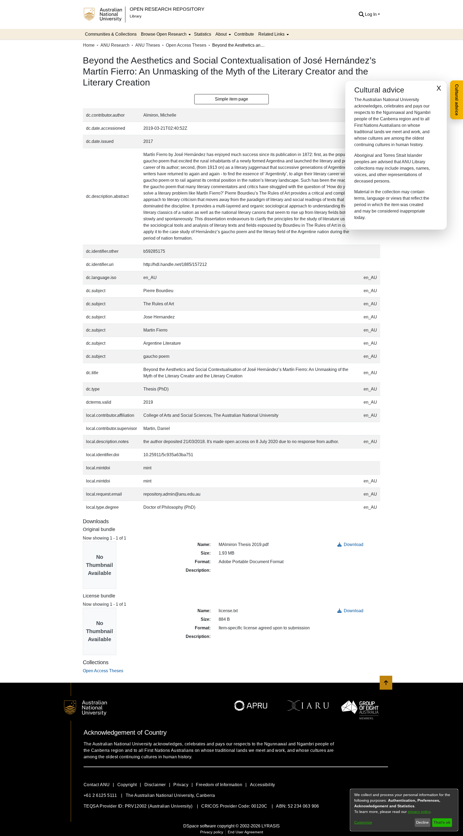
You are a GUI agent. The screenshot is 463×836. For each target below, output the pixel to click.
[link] (103, 670)
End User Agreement (245, 832)
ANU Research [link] (114, 45)
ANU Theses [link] (147, 45)
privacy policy (419, 811)
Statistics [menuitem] (202, 34)
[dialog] (404, 810)
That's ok (442, 822)
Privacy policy (211, 832)
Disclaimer (155, 784)
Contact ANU (97, 784)
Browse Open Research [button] (163, 34)
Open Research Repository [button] (167, 9)
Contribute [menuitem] (244, 34)
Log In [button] (371, 14)
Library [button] (135, 16)
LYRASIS (271, 826)
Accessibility (262, 784)
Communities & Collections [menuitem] (111, 34)
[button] (361, 14)
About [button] (221, 34)
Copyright (127, 784)
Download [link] (353, 544)
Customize (363, 822)
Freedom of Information (219, 784)
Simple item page (231, 99)
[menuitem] (165, 34)
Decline (422, 822)
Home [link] (89, 45)
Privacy (180, 784)
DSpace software (199, 826)
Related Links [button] (271, 34)
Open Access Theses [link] (186, 45)
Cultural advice (456, 100)
